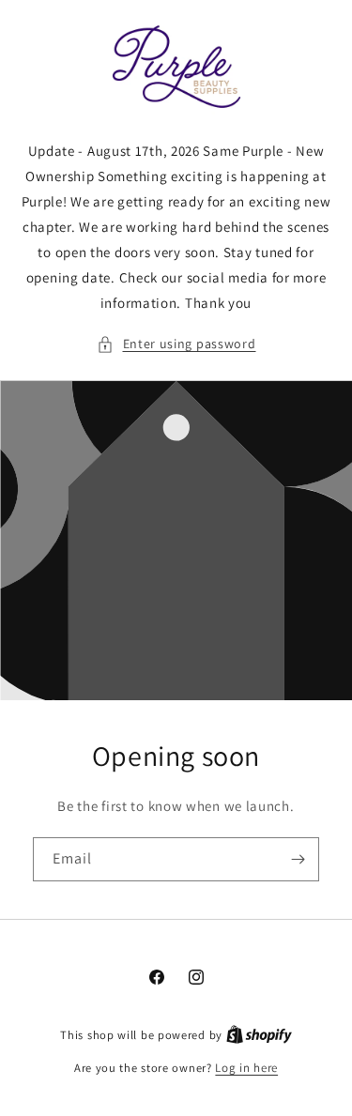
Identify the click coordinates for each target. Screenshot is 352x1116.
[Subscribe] (297, 859)
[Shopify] (259, 1035)
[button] (176, 344)
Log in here (246, 1068)
